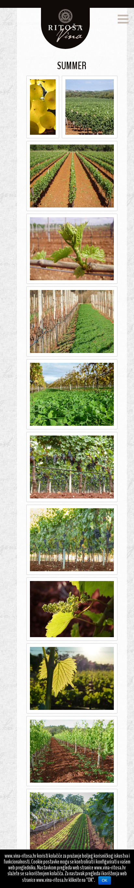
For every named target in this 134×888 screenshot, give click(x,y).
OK (104, 880)
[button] (123, 19)
